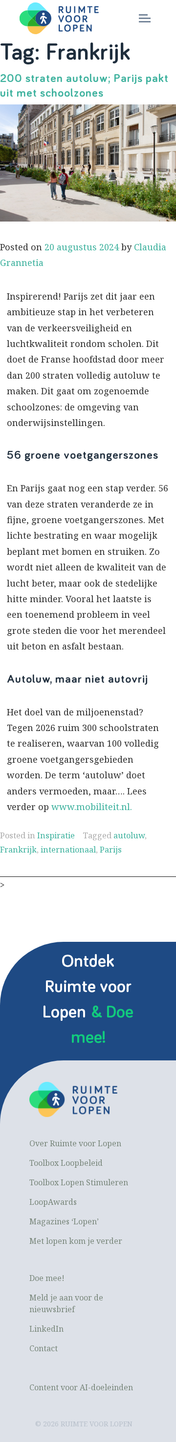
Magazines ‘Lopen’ (64, 1221)
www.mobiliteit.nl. (91, 806)
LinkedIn (46, 1328)
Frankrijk (18, 849)
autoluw (129, 835)
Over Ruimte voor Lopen (75, 1143)
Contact (43, 1348)
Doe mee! (47, 1278)
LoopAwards (53, 1202)
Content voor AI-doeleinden (81, 1387)
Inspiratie (56, 835)
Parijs (111, 849)
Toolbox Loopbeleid (66, 1163)
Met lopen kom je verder (75, 1241)
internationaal (68, 849)
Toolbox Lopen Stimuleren (78, 1182)
